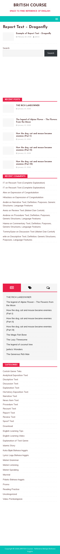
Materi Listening (10, 465)
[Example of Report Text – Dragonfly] (8, 39)
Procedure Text (10, 404)
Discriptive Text (10, 379)
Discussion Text (10, 383)
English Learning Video (14, 435)
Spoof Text (8, 421)
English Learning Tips (13, 431)
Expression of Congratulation (25, 192)
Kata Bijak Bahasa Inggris (15, 450)
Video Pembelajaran (12, 499)
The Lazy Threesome (16, 339)
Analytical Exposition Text (15, 375)
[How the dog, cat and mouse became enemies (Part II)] (8, 153)
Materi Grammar (11, 460)
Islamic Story (9, 445)
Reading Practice (11, 489)
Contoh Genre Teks (12, 371)
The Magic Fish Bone (16, 334)
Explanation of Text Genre (15, 440)
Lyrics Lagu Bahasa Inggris (16, 455)
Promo (6, 484)
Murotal (6, 474)
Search (6, 48)
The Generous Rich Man (17, 354)
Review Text (9, 417)
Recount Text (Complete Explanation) (26, 182)
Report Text (9, 412)
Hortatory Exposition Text (15, 392)
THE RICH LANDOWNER (27, 106)
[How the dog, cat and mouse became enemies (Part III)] (8, 167)
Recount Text (9, 408)
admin (37, 37)
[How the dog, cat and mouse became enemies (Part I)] (8, 139)
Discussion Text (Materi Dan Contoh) (37, 231)
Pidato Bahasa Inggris (13, 479)
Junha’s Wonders (14, 349)
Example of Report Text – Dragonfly (33, 33)
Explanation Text (11, 387)
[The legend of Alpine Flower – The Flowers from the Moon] (8, 125)
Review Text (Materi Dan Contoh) (28, 210)
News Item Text (11, 400)
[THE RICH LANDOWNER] (8, 111)
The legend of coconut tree (19, 344)
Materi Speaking (11, 469)
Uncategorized (10, 494)
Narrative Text (10, 396)
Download (8, 426)
